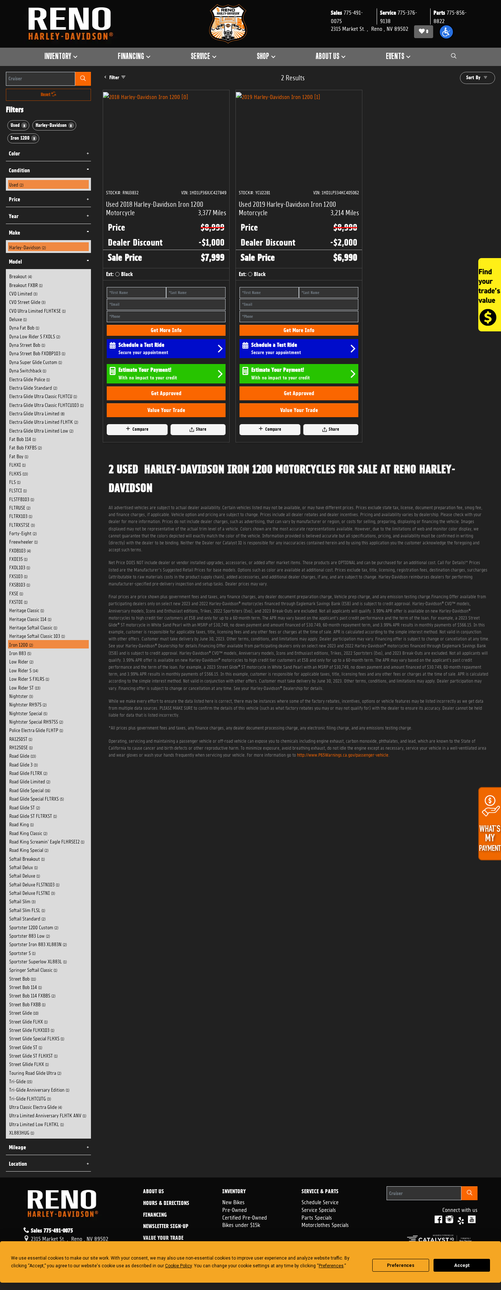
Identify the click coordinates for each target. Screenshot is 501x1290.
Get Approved (166, 393)
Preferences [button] (331, 1265)
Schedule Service (320, 1201)
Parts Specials (316, 1217)
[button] (446, 32)
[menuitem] (48, 184)
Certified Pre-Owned (244, 1217)
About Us (153, 1191)
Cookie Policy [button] (178, 1265)
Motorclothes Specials (325, 1224)
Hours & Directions (166, 1203)
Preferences (400, 1265)
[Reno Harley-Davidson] (74, 24)
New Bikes (233, 1201)
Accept (461, 1265)
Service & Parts (320, 1191)
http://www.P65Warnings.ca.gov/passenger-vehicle (342, 754)
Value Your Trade (166, 410)
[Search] (83, 79)
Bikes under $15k (241, 1224)
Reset (46, 95)
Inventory (234, 1191)
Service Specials (318, 1209)
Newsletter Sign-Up (166, 1226)
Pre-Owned (234, 1209)
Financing (155, 1215)
